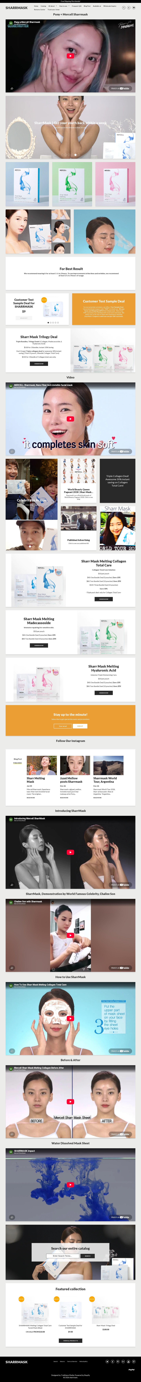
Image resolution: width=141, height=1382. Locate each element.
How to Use (105, 230)
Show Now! (70, 130)
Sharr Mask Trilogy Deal (106, 1325)
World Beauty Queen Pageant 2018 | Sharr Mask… (78, 490)
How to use (63, 6)
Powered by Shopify (82, 1375)
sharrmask (17, 8)
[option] (70, 127)
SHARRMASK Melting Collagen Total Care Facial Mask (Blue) (35, 1326)
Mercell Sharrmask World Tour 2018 (117, 525)
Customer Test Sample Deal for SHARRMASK (70, 1326)
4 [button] (72, 155)
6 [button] (79, 155)
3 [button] (69, 155)
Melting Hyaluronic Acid (115, 182)
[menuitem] (36, 6)
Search (87, 1256)
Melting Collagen (27, 182)
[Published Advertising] (78, 530)
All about (51, 6)
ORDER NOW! (39, 645)
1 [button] (62, 155)
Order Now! (39, 364)
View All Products (70, 1341)
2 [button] (65, 155)
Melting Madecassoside (72, 182)
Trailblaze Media (67, 1375)
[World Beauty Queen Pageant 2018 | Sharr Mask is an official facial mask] (78, 482)
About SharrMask (38, 230)
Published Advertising (78, 540)
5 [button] (75, 155)
